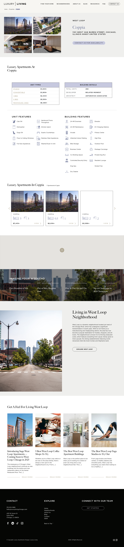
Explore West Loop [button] (85, 349)
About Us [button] (76, 4)
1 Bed (15, 96)
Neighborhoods (49, 510)
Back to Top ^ (48, 523)
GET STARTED (93, 508)
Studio (16, 89)
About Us (47, 512)
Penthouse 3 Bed (21, 103)
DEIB (46, 518)
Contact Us (114, 4)
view (37, 223)
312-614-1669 (11, 507)
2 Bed (15, 99)
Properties (11, 9)
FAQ (103, 4)
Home (5, 9)
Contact (46, 516)
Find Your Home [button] (47, 4)
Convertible (19, 92)
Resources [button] (95, 4)
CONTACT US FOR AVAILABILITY (89, 43)
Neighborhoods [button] (63, 4)
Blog (85, 4)
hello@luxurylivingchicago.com (17, 509)
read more (27, 477)
